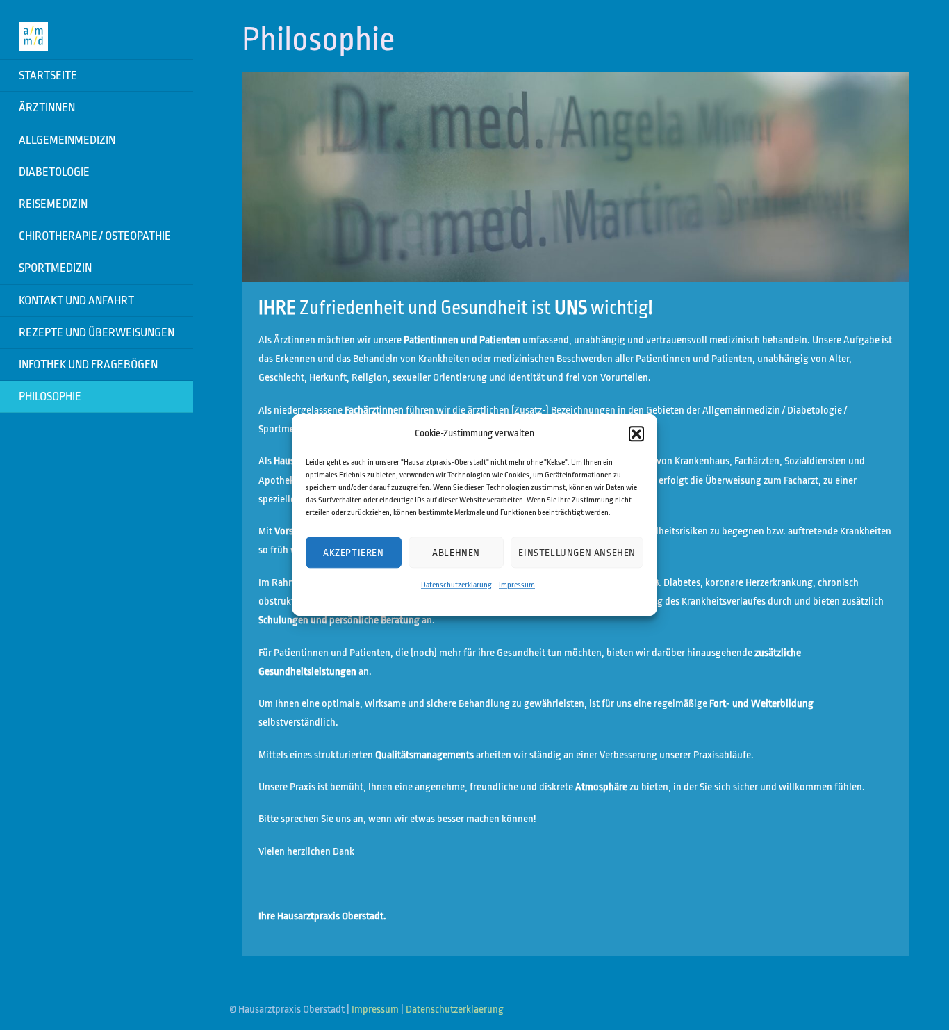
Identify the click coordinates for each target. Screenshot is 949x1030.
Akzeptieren (353, 552)
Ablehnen (456, 552)
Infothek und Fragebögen (88, 364)
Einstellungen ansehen (577, 552)
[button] (636, 434)
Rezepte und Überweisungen (96, 332)
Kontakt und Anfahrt (76, 300)
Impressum (517, 585)
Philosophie (50, 396)
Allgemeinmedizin (67, 140)
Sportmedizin (55, 268)
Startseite (48, 75)
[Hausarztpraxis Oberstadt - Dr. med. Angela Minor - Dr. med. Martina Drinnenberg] (33, 41)
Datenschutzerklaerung (455, 1009)
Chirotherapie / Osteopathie (95, 236)
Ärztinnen (47, 107)
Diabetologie (54, 172)
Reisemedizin (53, 204)
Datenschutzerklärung (456, 585)
